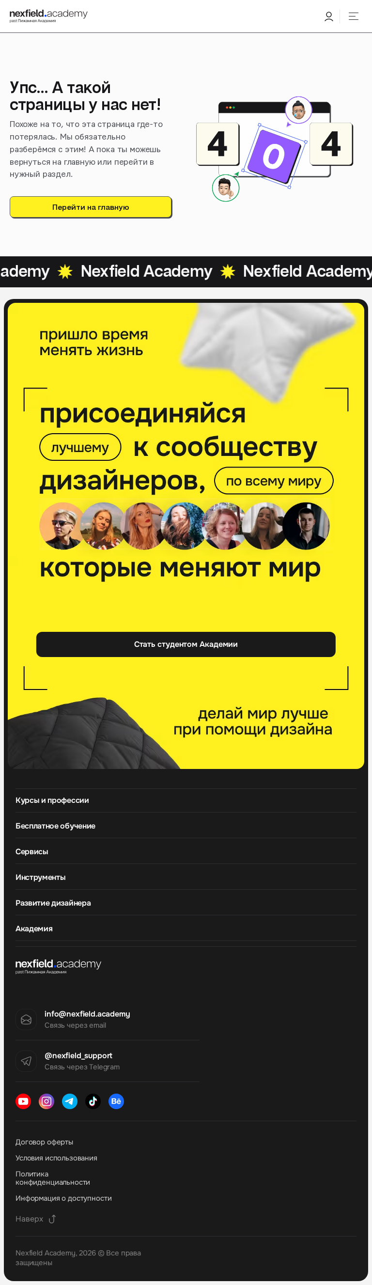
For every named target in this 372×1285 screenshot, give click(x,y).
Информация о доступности (63, 1198)
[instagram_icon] (46, 1101)
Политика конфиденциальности (53, 1178)
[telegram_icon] (70, 1101)
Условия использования (56, 1158)
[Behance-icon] (116, 1101)
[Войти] (328, 16)
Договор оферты (44, 1142)
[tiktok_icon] (93, 1101)
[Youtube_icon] (23, 1101)
